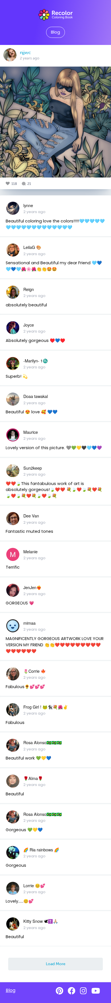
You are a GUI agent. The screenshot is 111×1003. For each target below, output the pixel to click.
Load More (55, 963)
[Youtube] (95, 991)
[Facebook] (71, 991)
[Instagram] (83, 991)
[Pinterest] (59, 991)
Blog (55, 32)
